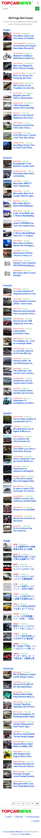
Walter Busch (17, 211)
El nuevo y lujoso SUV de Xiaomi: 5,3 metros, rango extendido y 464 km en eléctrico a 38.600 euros (24, 489)
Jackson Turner (18, 143)
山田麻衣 (16, 634)
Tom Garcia (17, 388)
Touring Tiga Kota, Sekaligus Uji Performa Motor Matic (24, 705)
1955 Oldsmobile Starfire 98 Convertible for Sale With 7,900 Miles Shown (24, 106)
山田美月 (16, 594)
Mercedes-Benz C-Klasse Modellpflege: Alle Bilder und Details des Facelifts (23, 204)
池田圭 (15, 604)
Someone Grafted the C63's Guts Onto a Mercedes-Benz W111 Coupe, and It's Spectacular (23, 126)
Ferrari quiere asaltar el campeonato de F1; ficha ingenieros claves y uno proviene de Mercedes (24, 420)
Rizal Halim (17, 732)
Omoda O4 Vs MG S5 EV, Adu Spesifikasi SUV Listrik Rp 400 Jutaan (23, 685)
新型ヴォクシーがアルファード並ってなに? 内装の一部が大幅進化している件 (24, 627)
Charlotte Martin (18, 378)
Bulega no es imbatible (24, 509)
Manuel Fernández (19, 476)
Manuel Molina (18, 496)
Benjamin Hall (18, 103)
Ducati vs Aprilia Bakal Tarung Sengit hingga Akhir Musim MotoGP (24, 735)
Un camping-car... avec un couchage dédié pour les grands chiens (24, 342)
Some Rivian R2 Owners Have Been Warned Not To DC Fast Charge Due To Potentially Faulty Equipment (24, 47)
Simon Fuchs (17, 191)
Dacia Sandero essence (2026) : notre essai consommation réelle (24, 302)
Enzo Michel (17, 368)
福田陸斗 (16, 624)
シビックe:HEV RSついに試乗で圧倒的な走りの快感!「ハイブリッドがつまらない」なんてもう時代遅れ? (24, 597)
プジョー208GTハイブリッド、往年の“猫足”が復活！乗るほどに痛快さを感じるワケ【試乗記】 (24, 587)
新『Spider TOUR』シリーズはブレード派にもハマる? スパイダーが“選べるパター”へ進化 (24, 647)
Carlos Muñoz (18, 516)
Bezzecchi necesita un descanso (24, 519)
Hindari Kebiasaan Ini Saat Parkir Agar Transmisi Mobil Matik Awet (23, 725)
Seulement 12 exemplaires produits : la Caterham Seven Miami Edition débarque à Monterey (24, 401)
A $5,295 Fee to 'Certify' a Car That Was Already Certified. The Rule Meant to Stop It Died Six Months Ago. (24, 136)
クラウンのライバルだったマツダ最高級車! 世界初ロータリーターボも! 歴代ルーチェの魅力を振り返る (24, 577)
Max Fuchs (17, 201)
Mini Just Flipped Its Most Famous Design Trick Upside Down (23, 66)
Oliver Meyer (17, 240)
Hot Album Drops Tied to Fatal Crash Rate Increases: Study (23, 146)
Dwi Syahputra (18, 692)
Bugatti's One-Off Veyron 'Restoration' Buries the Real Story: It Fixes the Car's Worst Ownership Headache (24, 96)
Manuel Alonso (18, 436)
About (9, 817)
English (7, 30)
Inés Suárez (17, 426)
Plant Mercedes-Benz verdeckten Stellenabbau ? (23, 174)
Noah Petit (16, 309)
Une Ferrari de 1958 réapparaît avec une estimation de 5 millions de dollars (24, 322)
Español (7, 413)
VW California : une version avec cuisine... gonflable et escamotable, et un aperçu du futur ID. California (24, 371)
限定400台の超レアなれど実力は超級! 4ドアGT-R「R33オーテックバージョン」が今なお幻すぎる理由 (24, 557)
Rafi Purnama (18, 712)
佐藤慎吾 (16, 644)
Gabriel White (18, 123)
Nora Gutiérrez (18, 486)
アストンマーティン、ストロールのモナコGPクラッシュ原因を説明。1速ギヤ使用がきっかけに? (24, 567)
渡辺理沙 (16, 574)
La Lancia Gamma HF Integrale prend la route (24, 292)
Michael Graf (17, 231)
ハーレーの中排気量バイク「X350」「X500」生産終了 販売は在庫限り (24, 617)
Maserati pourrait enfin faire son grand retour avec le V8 (24, 312)
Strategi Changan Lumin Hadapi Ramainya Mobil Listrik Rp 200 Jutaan (24, 774)
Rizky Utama (17, 672)
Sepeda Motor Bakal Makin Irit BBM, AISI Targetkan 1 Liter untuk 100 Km (24, 745)
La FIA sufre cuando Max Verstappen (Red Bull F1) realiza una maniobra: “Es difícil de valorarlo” (24, 479)
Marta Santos (17, 446)
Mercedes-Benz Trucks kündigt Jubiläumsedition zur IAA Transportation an (24, 274)
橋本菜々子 (16, 554)
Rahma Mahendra (19, 761)
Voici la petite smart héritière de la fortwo (23, 391)
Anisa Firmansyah (19, 722)
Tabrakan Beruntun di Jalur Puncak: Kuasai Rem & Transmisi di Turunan (23, 765)
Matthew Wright (18, 83)
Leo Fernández (18, 456)
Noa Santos (17, 526)
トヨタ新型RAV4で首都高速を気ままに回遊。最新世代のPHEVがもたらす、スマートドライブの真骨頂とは (24, 547)
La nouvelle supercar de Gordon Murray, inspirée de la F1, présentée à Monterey (23, 352)
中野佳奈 (16, 614)
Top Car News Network (13, 832)
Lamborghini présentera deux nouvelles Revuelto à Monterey (23, 332)
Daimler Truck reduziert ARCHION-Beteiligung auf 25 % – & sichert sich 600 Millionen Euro (24, 264)
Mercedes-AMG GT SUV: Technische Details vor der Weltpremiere (22, 184)
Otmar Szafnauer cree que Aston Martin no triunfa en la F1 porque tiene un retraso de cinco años (24, 459)
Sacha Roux (17, 289)
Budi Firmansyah (19, 771)
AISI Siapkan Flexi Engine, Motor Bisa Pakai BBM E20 (22, 755)
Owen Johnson (18, 63)
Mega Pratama (18, 702)
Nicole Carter (18, 93)
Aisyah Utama (18, 781)
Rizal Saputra (17, 751)
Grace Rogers (18, 133)
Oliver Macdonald (19, 43)
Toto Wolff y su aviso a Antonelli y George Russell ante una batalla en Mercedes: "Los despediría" (24, 449)
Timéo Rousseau (19, 348)
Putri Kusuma (17, 682)
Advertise (19, 817)
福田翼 (15, 544)
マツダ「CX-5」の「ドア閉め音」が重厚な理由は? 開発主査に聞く (24, 657)
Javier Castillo (18, 416)
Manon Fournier (18, 338)
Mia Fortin (16, 113)
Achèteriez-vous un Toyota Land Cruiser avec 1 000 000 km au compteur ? (23, 381)
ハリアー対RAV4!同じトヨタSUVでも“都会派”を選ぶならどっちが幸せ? (24, 637)
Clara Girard (17, 299)
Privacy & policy (33, 817)
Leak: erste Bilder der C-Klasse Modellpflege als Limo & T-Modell (24, 214)
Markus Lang (17, 260)
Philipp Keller (18, 270)
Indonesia (8, 668)
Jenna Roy (16, 33)
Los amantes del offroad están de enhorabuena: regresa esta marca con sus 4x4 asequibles (24, 440)
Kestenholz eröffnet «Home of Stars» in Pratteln (22, 254)
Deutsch (7, 158)
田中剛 (15, 584)
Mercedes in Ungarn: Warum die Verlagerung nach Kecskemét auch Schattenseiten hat (24, 244)
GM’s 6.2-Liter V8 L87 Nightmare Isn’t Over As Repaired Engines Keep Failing (24, 116)
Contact (36, 821)
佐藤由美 (16, 653)
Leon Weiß (16, 250)
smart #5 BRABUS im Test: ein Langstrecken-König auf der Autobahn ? (24, 224)
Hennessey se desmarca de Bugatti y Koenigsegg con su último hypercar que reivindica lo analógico (24, 469)
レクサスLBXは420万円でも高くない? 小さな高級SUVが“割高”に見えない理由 (24, 607)
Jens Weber (17, 181)
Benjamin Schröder (20, 171)
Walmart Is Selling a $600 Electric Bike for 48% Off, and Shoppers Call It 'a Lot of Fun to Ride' (24, 56)
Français (7, 285)
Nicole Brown (18, 53)
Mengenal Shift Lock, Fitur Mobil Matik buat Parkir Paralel (23, 784)
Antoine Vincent (18, 328)
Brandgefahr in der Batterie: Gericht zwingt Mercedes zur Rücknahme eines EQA (24, 164)
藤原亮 (15, 564)
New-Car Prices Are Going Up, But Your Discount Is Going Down (24, 76)
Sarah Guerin (17, 358)
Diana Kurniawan (19, 741)
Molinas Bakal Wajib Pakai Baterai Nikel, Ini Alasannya (24, 695)
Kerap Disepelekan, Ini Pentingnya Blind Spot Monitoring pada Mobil (24, 715)
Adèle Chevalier (18, 319)
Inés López (17, 466)
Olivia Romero (18, 507)
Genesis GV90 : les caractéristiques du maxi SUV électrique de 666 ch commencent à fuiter (24, 361)
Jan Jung (16, 221)
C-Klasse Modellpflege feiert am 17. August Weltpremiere (24, 234)
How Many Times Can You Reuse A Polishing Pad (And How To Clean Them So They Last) (24, 37)
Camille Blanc (18, 398)
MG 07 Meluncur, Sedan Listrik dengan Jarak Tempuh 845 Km (24, 675)
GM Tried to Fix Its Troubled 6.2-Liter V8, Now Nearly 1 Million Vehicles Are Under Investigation (23, 86)
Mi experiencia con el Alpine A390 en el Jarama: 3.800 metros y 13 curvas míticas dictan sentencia (24, 430)
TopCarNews (25, 834)
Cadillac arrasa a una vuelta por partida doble (24, 499)
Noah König (17, 161)
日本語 (6, 541)
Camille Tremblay (19, 73)
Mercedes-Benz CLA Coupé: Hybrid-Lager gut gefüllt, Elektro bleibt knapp (23, 194)
